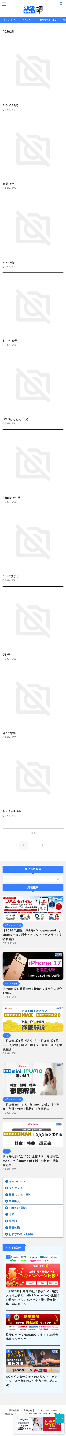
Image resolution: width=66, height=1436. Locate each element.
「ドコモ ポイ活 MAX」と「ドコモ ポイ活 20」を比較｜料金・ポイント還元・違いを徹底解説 (32, 1045)
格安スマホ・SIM (48, 20)
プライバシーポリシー (46, 1410)
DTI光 (6, 654)
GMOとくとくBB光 (15, 419)
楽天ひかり (10, 184)
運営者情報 (14, 1410)
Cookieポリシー (12, 1414)
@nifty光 (9, 733)
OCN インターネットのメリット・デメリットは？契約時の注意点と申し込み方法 (32, 1381)
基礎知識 (14, 1227)
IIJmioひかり (11, 497)
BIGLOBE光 (10, 105)
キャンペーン (10, 20)
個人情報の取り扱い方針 (36, 1414)
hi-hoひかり (11, 576)
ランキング (28, 20)
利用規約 (28, 1410)
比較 (11, 1214)
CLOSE (59, 1418)
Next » (33, 832)
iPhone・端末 (18, 1207)
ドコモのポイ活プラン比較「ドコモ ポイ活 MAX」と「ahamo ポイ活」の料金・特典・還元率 (32, 1161)
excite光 (9, 262)
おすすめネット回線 (21, 1234)
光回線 (13, 1221)
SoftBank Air (12, 811)
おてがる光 (10, 340)
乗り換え (14, 1201)
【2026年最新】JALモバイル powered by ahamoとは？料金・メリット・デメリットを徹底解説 (32, 935)
